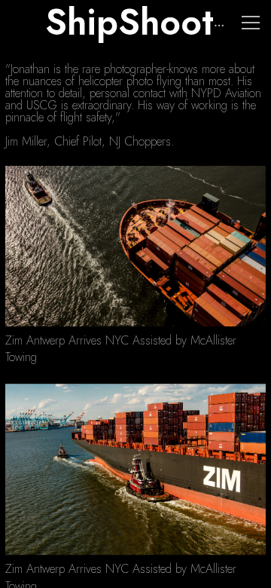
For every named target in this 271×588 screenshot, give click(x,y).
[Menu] (251, 23)
